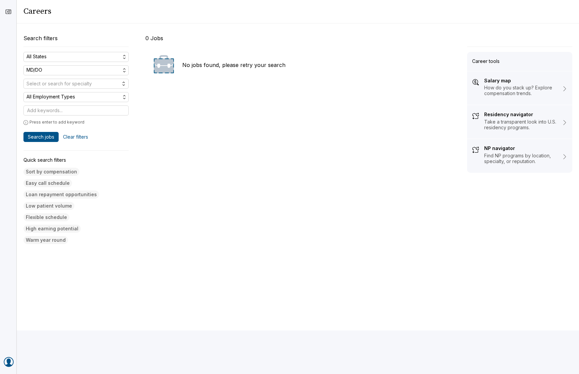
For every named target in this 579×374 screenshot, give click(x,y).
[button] (51, 172)
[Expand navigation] (8, 12)
